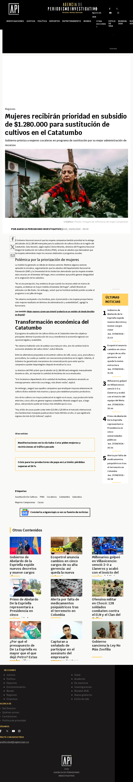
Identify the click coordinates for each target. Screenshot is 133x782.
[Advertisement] (66, 82)
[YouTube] (15, 731)
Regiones (10, 108)
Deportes (11, 682)
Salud (77, 674)
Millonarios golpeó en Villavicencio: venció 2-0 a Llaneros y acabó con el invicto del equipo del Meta (117, 395)
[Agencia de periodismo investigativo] (24, 9)
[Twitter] (9, 731)
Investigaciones (83, 686)
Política (10, 678)
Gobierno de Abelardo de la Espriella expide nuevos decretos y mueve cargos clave (117, 324)
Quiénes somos (10, 712)
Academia (79, 678)
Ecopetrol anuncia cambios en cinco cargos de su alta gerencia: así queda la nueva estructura (117, 359)
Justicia (10, 674)
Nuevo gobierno (83, 694)
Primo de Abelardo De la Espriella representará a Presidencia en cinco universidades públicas (117, 432)
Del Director (9, 708)
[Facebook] (3, 731)
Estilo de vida (81, 698)
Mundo (10, 690)
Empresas (12, 698)
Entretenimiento (16, 686)
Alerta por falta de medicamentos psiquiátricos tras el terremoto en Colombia (116, 467)
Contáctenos (9, 716)
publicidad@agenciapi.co (14, 741)
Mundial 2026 (81, 690)
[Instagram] (21, 731)
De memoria (81, 682)
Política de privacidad (14, 720)
